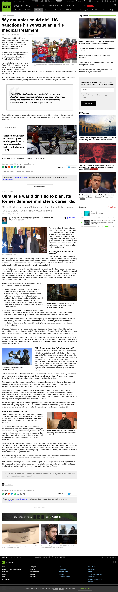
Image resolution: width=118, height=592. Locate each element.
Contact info (91, 576)
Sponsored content (64, 576)
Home (4, 15)
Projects (112, 10)
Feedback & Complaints (94, 579)
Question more (22, 6)
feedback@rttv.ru (8, 179)
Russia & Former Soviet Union (23, 10)
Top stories (83, 16)
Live (60, 566)
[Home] (6, 7)
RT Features (69, 10)
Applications (62, 569)
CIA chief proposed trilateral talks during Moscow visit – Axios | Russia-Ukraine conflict (62, 6)
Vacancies (90, 581)
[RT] (35, 1)
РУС (11, 1)
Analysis (78, 10)
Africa (61, 10)
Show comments (39, 186)
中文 (23, 1)
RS (20, 1)
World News (38, 10)
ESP (7, 1)
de (14, 557)
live (91, 5)
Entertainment (96, 10)
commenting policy (21, 177)
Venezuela (29, 171)
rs (20, 557)
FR (17, 1)
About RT (90, 571)
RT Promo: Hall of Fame (95, 574)
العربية (3, 1)
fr (17, 557)
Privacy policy (92, 569)
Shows (105, 10)
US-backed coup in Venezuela (13, 171)
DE (14, 1)
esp (7, 557)
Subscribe (88, 103)
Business (48, 10)
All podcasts (112, 207)
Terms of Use (91, 566)
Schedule (61, 574)
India (55, 10)
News (3, 566)
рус (11, 557)
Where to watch (63, 571)
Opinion (86, 10)
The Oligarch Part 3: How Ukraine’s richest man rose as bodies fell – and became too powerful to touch (97, 167)
